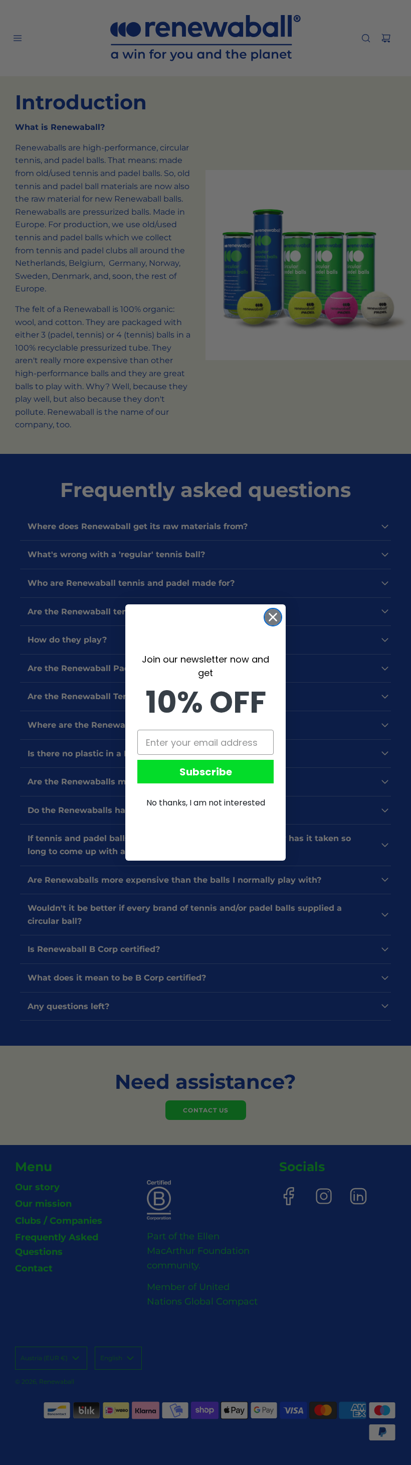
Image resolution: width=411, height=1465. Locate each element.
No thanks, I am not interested (205, 802)
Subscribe (205, 772)
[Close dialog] (273, 617)
